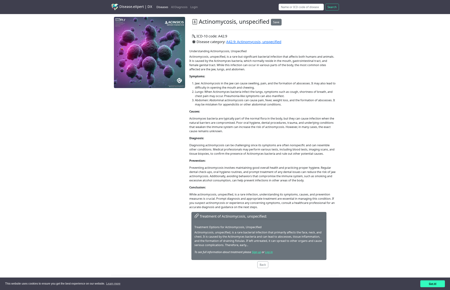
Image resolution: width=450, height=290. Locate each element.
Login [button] (194, 7)
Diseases (162, 7)
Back (263, 265)
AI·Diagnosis (179, 7)
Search (332, 7)
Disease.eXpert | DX (135, 6)
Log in (269, 252)
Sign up (256, 252)
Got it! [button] (432, 283)
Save (276, 22)
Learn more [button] (113, 283)
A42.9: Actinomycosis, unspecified (253, 41)
